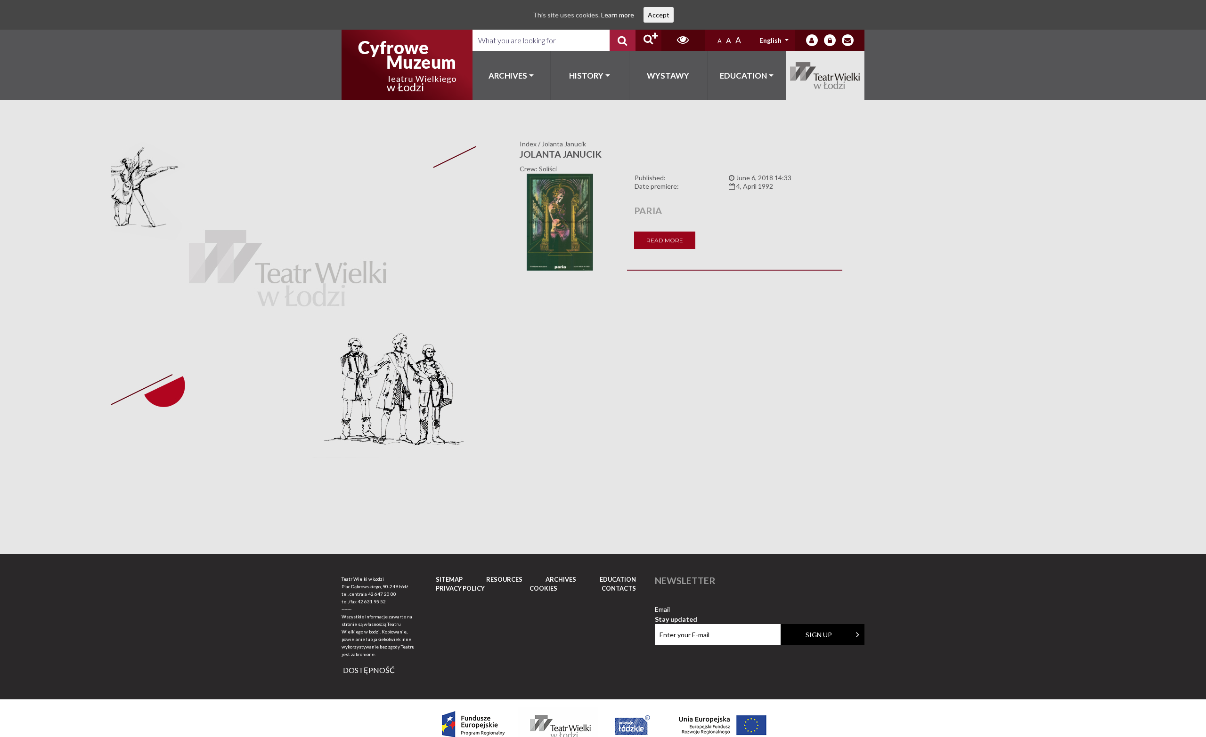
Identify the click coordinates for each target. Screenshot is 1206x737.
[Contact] (848, 40)
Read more (664, 240)
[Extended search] (648, 40)
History (586, 75)
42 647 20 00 (382, 594)
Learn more (617, 15)
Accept (658, 15)
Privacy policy (460, 588)
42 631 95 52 (372, 601)
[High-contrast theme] (683, 40)
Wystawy (668, 75)
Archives (508, 75)
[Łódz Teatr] (407, 65)
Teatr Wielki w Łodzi (825, 75)
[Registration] (830, 40)
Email (676, 609)
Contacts (619, 588)
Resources (504, 579)
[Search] (623, 40)
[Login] (812, 40)
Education (743, 75)
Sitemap (449, 579)
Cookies (543, 588)
